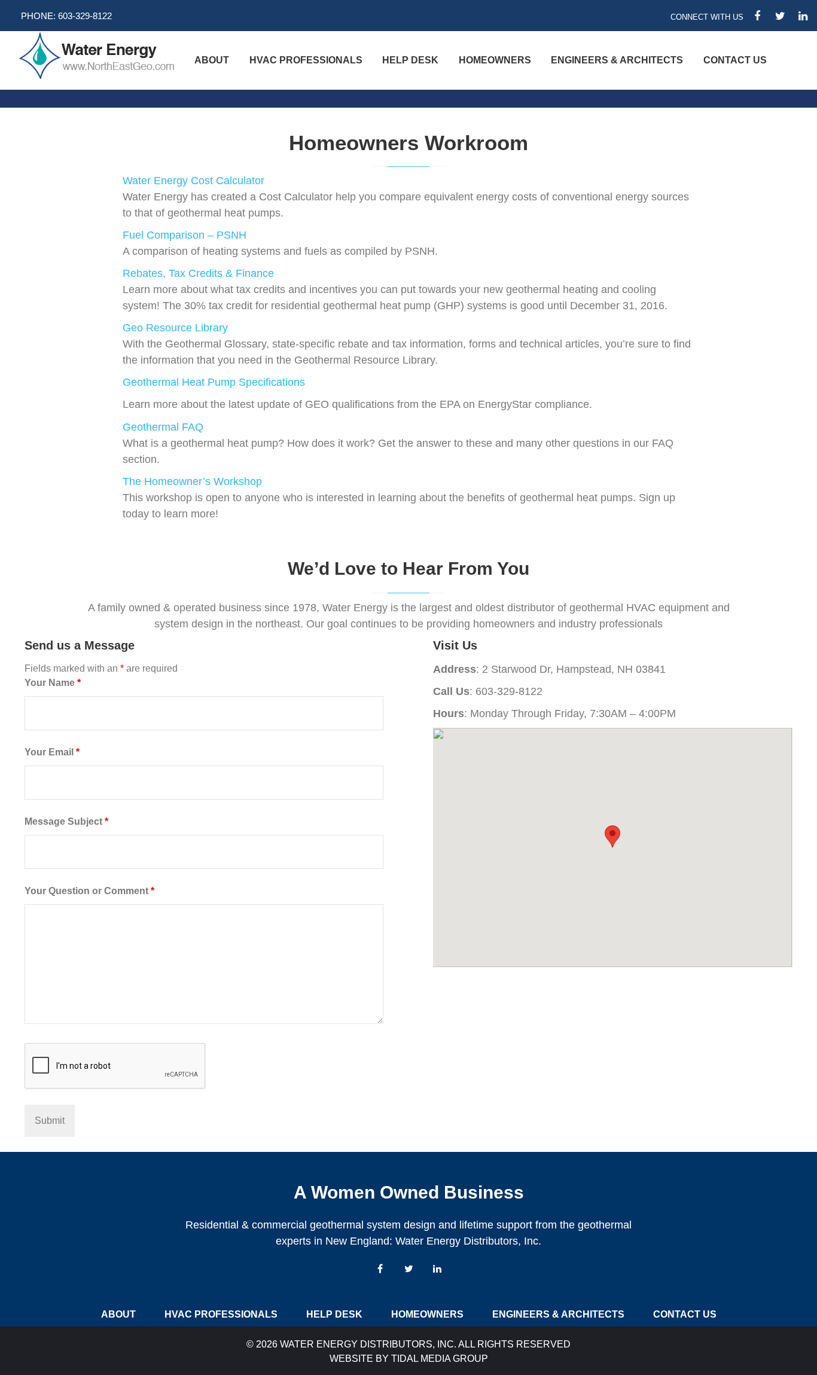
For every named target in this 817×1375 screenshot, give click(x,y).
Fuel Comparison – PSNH (184, 235)
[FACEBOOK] (757, 16)
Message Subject (66, 821)
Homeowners (495, 60)
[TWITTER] (780, 16)
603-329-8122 (85, 16)
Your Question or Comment (89, 891)
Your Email (52, 752)
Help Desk (410, 60)
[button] (612, 836)
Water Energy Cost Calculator (193, 181)
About (211, 60)
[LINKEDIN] (802, 16)
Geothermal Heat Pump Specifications (215, 382)
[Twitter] (408, 1268)
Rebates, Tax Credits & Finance (198, 273)
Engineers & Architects (617, 60)
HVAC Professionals (305, 60)
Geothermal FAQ (163, 427)
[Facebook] (380, 1268)
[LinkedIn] (437, 1268)
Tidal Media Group (439, 1358)
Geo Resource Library (175, 328)
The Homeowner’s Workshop (192, 481)
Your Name (53, 683)
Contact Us (735, 60)
